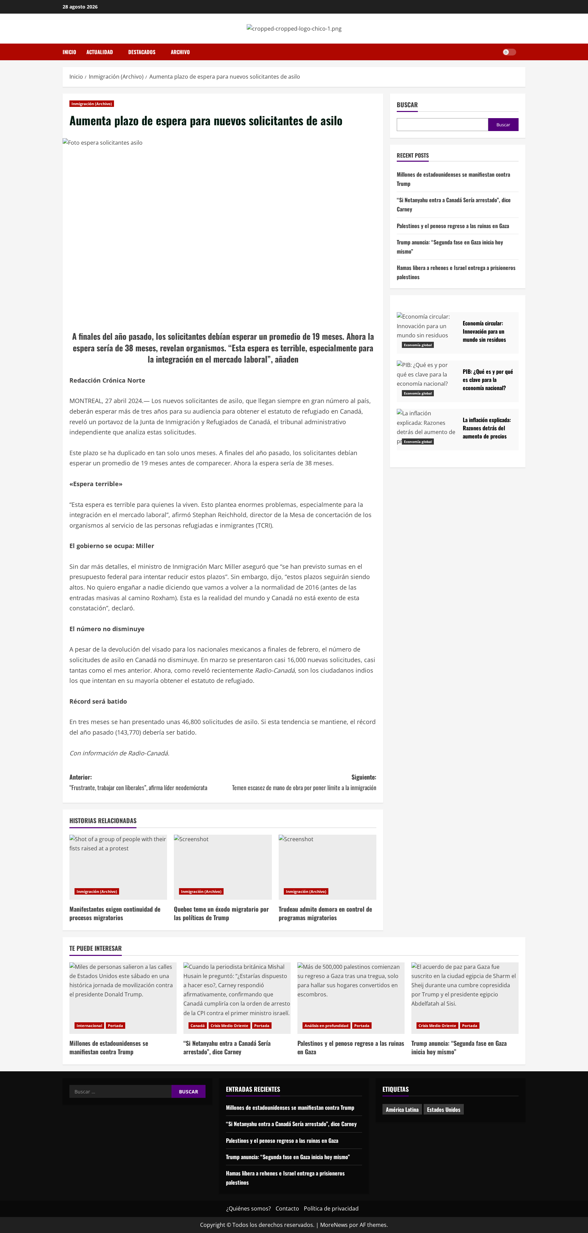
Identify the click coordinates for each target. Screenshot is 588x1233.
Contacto (287, 1208)
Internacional (89, 1025)
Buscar (407, 104)
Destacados (142, 51)
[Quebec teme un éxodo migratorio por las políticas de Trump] (223, 867)
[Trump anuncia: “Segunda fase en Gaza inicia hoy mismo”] (465, 998)
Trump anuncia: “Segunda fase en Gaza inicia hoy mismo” (459, 1047)
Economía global (418, 344)
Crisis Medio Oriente (229, 1025)
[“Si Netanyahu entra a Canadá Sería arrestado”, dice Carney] (237, 998)
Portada (115, 1025)
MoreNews (334, 1225)
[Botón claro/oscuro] (509, 52)
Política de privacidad (331, 1208)
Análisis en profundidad (326, 1025)
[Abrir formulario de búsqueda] (523, 52)
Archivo (180, 51)
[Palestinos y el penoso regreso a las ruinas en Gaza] (351, 998)
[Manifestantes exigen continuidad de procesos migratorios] (118, 867)
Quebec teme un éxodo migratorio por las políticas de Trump (221, 913)
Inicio (69, 51)
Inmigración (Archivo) (91, 103)
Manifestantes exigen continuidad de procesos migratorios (114, 913)
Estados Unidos (443, 1109)
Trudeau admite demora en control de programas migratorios (325, 913)
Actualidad (99, 51)
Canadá (198, 1025)
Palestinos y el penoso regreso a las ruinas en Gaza (453, 225)
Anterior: (138, 782)
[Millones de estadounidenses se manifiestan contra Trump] (123, 998)
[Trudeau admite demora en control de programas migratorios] (327, 867)
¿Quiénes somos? (248, 1208)
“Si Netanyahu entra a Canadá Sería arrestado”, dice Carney (227, 1047)
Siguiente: (304, 782)
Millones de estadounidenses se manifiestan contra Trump (108, 1047)
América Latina (402, 1109)
